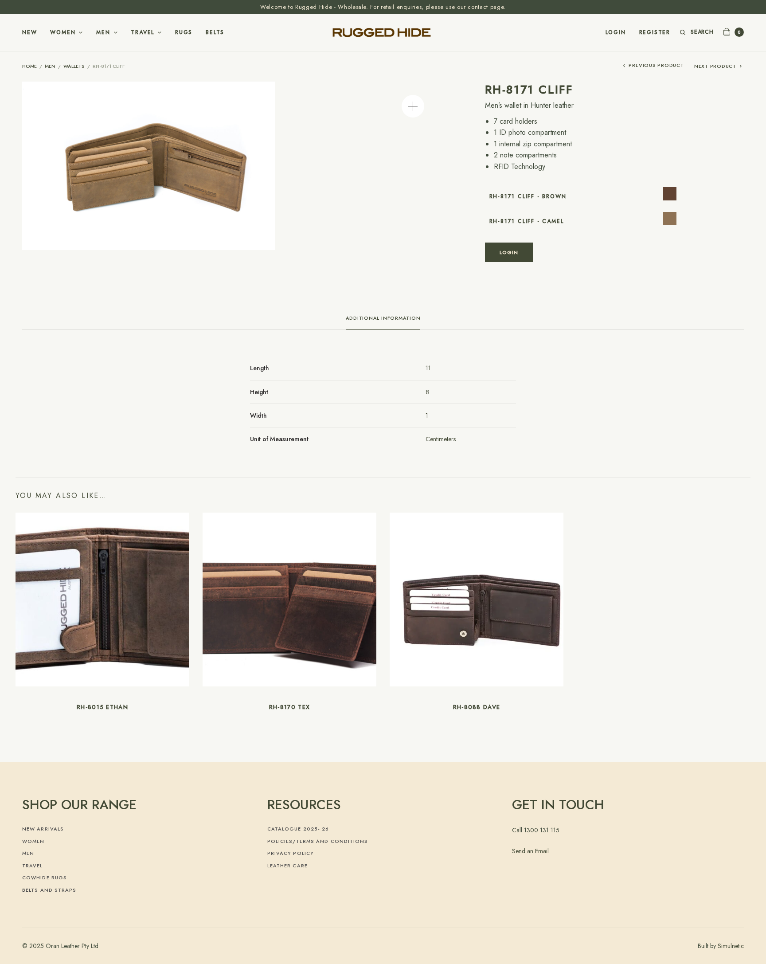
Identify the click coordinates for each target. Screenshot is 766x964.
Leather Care (287, 865)
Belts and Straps (49, 889)
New (29, 32)
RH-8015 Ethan (102, 707)
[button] (413, 106)
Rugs (183, 32)
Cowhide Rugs (44, 877)
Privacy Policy (290, 853)
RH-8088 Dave (476, 707)
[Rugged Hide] (383, 32)
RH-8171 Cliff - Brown (528, 196)
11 (428, 368)
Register (654, 32)
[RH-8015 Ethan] (102, 598)
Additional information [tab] (383, 318)
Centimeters (441, 439)
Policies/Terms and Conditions (317, 841)
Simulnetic (731, 945)
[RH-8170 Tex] (289, 598)
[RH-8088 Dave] (476, 598)
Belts (215, 32)
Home (29, 66)
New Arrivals (43, 828)
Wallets (74, 66)
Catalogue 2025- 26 (298, 828)
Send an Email (530, 850)
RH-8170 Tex (289, 707)
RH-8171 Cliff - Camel (526, 221)
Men (103, 32)
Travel (142, 32)
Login (616, 32)
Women (62, 32)
